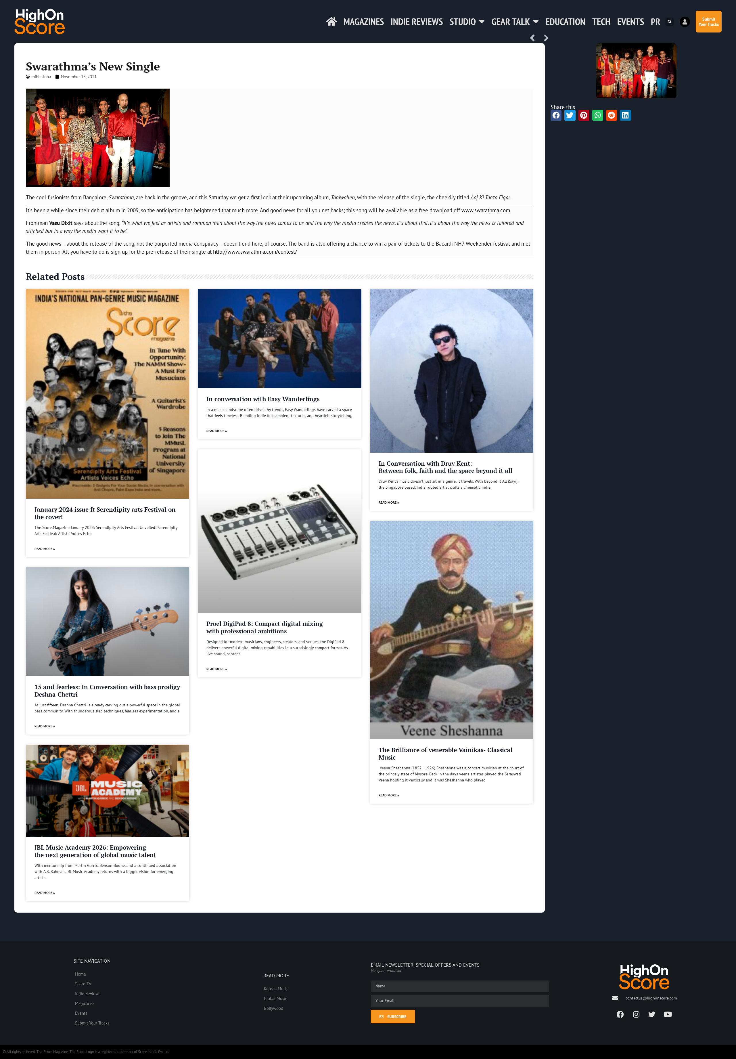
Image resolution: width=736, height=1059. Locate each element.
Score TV (83, 984)
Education (565, 21)
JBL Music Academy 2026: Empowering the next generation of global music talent (95, 851)
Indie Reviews (417, 21)
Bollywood (273, 1008)
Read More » (44, 548)
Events (630, 21)
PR (655, 21)
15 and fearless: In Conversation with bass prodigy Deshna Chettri (107, 690)
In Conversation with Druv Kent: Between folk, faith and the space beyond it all (445, 467)
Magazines (364, 21)
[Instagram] (636, 1014)
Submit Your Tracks (92, 1023)
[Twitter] (652, 1014)
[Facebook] (620, 1014)
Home (80, 974)
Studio (463, 21)
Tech (601, 21)
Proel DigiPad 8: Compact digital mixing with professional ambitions (264, 627)
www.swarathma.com (485, 210)
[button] (669, 22)
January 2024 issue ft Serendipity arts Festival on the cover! (105, 513)
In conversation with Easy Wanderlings (262, 399)
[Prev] (534, 38)
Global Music (275, 998)
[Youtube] (668, 1014)
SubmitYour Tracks (709, 21)
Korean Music (276, 988)
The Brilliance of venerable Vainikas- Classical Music (445, 753)
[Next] (544, 38)
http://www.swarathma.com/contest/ (255, 251)
